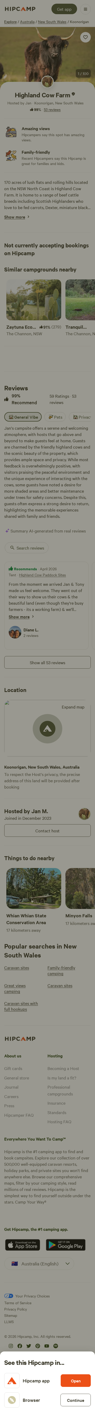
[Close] (47, 708)
